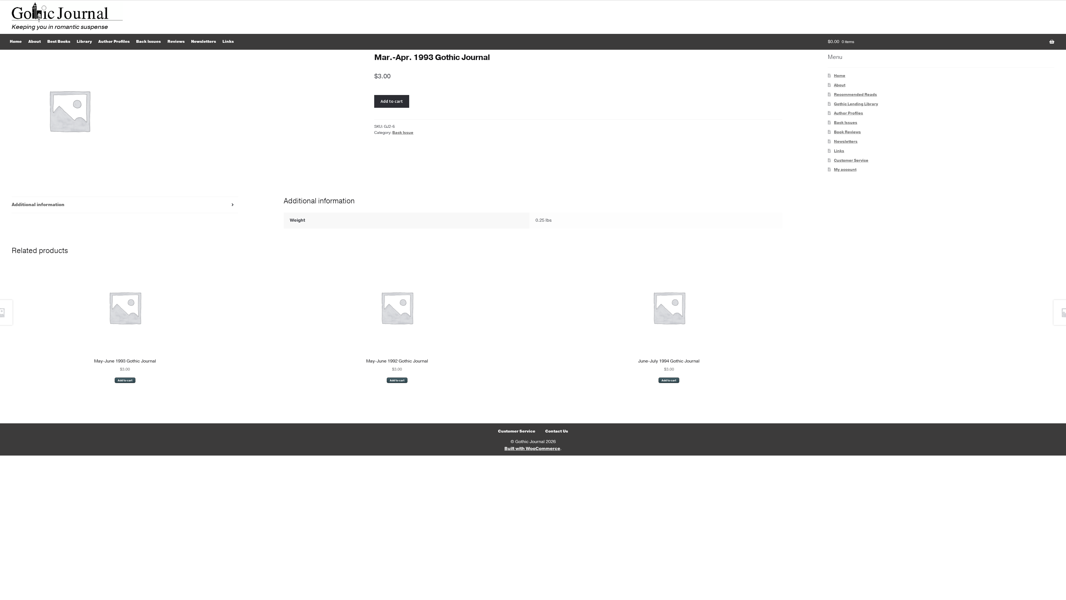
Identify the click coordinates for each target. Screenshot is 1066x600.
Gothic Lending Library (856, 104)
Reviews (176, 41)
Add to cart (392, 101)
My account (845, 169)
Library (84, 41)
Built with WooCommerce (532, 449)
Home (16, 41)
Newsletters (203, 41)
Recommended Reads (855, 94)
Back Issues (148, 41)
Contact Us (556, 431)
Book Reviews (847, 132)
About (34, 41)
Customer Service (851, 160)
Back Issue (402, 132)
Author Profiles (114, 41)
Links (228, 41)
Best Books (58, 41)
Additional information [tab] (38, 205)
